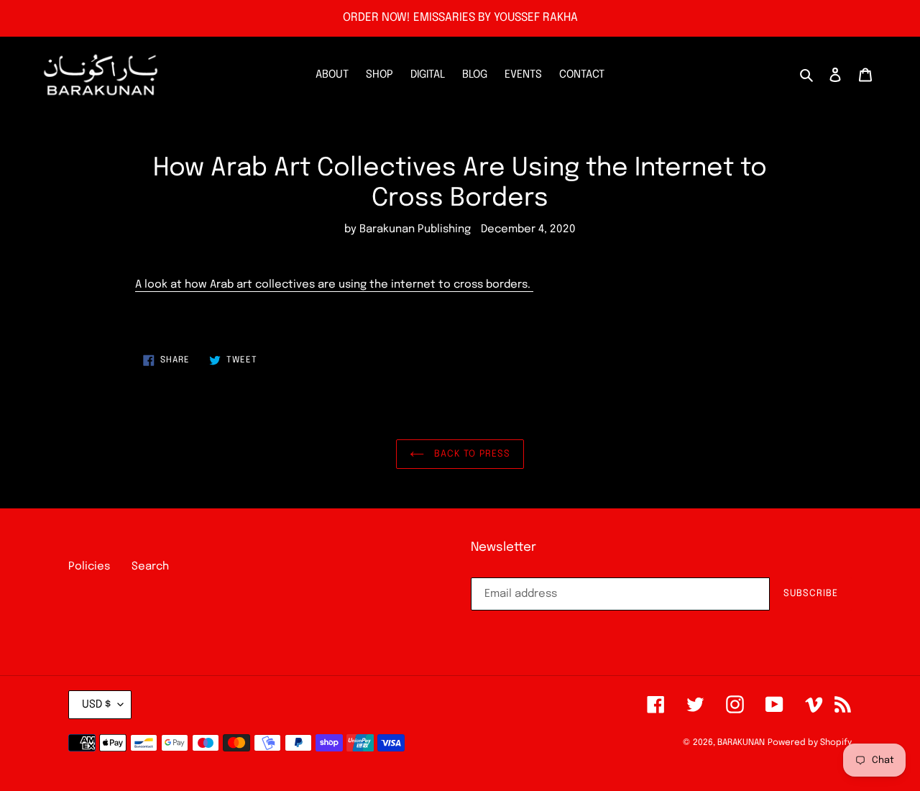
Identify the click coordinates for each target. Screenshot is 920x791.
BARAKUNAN (741, 743)
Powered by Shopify (810, 743)
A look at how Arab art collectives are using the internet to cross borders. (334, 285)
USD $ (96, 704)
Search (150, 566)
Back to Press (470, 454)
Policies (89, 566)
